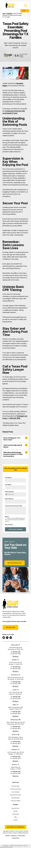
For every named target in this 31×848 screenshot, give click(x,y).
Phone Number (9, 491)
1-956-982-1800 (14, 418)
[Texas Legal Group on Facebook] (7, 637)
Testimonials (15, 814)
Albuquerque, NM (15, 719)
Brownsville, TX (15, 645)
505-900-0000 (16, 726)
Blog (15, 817)
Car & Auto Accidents (15, 789)
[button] (15, 827)
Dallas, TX (15, 704)
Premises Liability (15, 800)
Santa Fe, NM (15, 734)
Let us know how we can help (13, 505)
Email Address (9, 498)
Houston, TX (15, 764)
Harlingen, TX (15, 749)
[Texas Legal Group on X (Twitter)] (3, 637)
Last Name (8, 484)
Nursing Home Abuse (15, 795)
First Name (8, 477)
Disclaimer (13, 835)
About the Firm (15, 808)
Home (4, 13)
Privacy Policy (21, 835)
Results (15, 811)
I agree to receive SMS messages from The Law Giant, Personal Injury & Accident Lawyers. (15, 520)
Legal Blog (9, 13)
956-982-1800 (10, 627)
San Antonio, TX (15, 674)
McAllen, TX (15, 660)
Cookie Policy (15, 838)
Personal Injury (15, 786)
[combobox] (7, 494)
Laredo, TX (15, 689)
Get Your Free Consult (14, 563)
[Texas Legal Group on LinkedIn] (10, 637)
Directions (15, 656)
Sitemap (8, 835)
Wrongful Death (15, 797)
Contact (15, 820)
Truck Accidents (15, 792)
